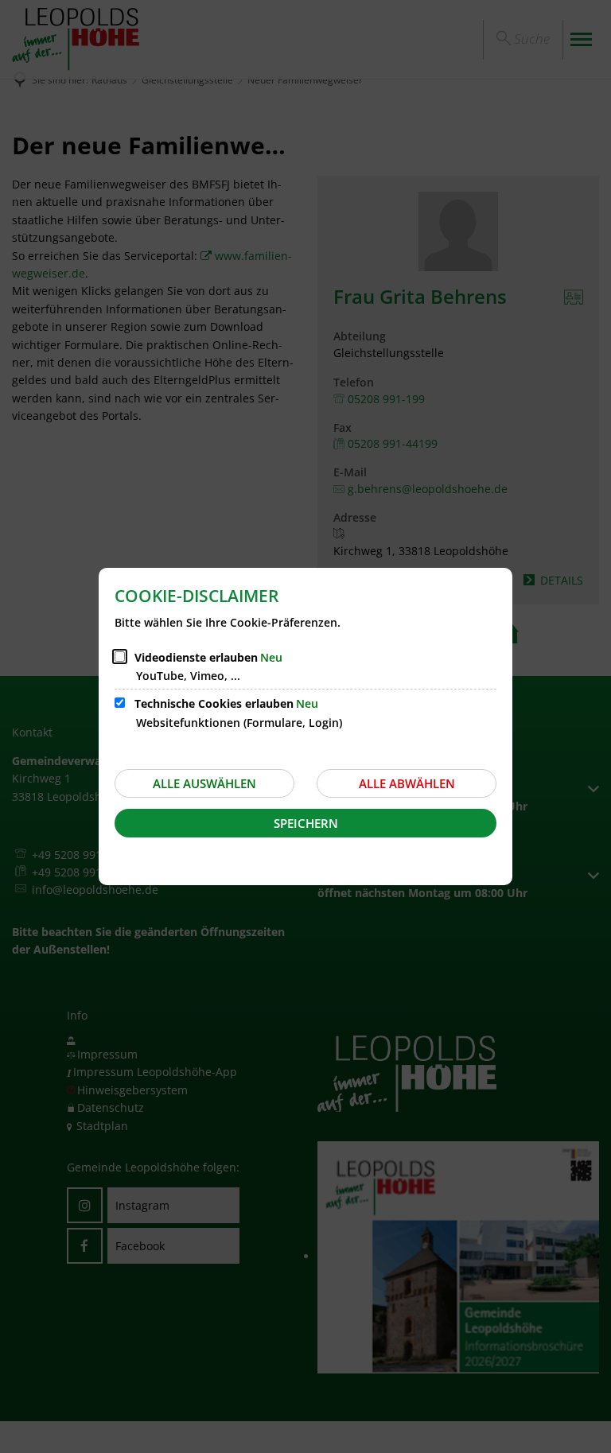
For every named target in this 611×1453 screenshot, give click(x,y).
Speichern (306, 823)
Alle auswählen (204, 783)
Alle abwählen (407, 783)
